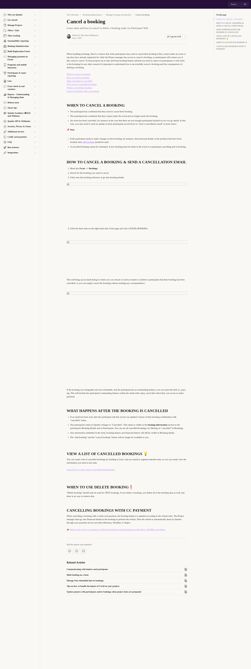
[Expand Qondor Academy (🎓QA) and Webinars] (35, 113)
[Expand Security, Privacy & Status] (35, 126)
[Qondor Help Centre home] (2, 4)
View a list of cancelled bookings (82, 84)
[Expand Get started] (35, 20)
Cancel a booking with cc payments (83, 91)
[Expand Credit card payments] (35, 137)
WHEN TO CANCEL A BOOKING (229, 19)
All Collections (73, 15)
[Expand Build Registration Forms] (35, 51)
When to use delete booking (79, 88)
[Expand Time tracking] (35, 36)
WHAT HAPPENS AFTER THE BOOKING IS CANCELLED (228, 31)
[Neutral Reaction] (76, 551)
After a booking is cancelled (79, 81)
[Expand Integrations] (35, 153)
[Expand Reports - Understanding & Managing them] (35, 94)
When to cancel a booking (78, 74)
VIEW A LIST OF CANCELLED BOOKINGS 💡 (228, 37)
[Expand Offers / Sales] (35, 31)
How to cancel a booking (78, 77)
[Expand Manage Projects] (35, 25)
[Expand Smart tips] (35, 108)
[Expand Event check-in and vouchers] (35, 86)
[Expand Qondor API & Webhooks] (35, 121)
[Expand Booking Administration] (35, 46)
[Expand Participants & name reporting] (35, 73)
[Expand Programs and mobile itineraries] (35, 65)
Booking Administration (92, 15)
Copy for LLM (175, 37)
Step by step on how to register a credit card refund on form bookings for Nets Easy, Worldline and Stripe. (117, 529)
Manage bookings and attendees (118, 15)
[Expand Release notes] (35, 103)
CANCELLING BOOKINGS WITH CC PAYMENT (231, 47)
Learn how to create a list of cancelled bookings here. (91, 469)
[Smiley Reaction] (83, 551)
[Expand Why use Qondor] (35, 15)
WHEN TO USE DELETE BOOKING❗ (231, 42)
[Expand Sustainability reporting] (35, 41)
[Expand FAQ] (35, 142)
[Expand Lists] (35, 81)
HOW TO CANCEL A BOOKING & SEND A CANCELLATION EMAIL (230, 24)
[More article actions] (185, 36)
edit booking (88, 142)
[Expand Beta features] (35, 147)
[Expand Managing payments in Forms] (35, 57)
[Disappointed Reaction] (69, 551)
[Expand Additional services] (35, 132)
